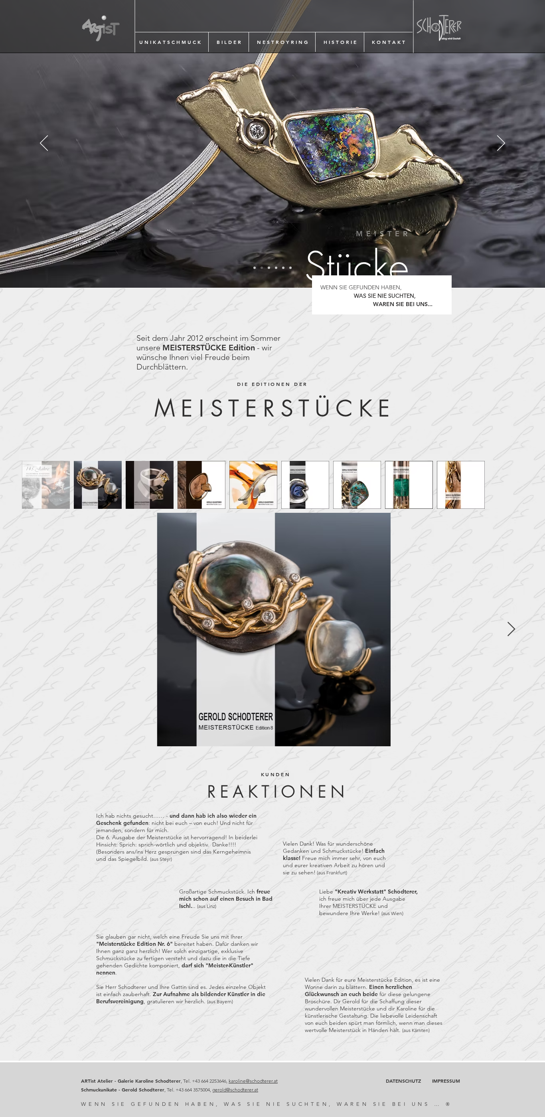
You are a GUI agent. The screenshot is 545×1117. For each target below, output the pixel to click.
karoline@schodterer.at (253, 1081)
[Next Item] (511, 629)
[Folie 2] (262, 268)
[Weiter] (501, 143)
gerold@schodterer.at (235, 1090)
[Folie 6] (290, 268)
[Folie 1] (254, 268)
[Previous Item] (33, 629)
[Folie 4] (276, 268)
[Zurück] (44, 143)
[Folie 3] (269, 268)
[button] (169, 42)
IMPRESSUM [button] (446, 1080)
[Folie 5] (283, 268)
